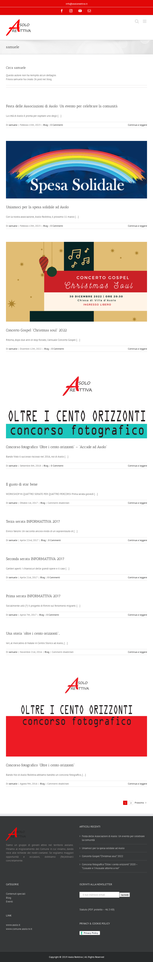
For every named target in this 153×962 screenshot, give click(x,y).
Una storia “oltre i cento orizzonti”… (33, 633)
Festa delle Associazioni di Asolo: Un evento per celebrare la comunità (62, 106)
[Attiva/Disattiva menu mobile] (145, 21)
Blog (45, 124)
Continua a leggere (137, 124)
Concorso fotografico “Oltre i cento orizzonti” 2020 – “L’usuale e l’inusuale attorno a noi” (109, 866)
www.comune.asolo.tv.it (19, 929)
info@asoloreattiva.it (76, 3)
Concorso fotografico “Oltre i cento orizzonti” (40, 765)
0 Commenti (56, 124)
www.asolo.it (13, 925)
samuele (13, 124)
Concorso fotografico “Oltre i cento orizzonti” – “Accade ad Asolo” (56, 447)
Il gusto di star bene (21, 484)
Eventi (9, 901)
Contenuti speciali (15, 893)
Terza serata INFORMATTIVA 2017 (33, 521)
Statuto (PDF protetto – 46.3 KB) (97, 909)
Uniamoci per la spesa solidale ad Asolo (37, 207)
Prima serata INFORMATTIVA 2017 (33, 596)
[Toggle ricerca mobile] (137, 21)
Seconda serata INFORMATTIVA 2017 (35, 559)
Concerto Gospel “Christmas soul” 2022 (36, 330)
